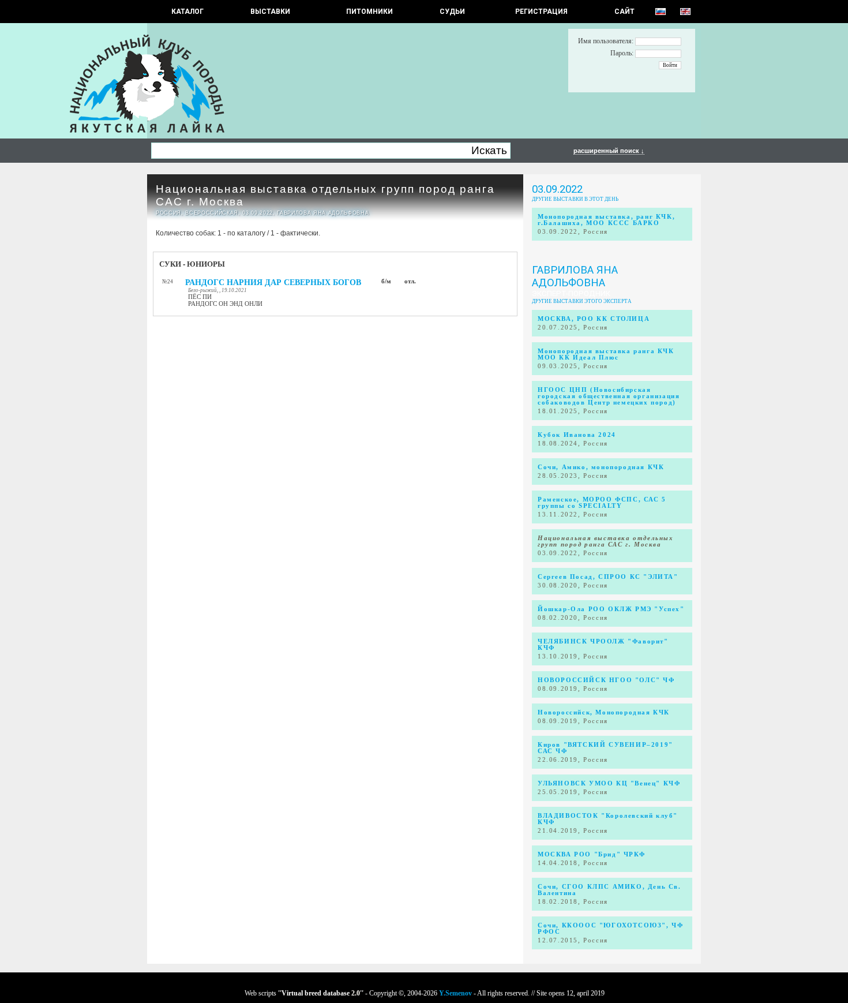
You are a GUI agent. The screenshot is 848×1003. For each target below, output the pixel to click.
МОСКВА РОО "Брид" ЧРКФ (591, 854)
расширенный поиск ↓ (608, 150)
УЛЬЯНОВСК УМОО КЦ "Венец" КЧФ (609, 783)
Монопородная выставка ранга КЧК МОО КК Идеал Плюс (606, 354)
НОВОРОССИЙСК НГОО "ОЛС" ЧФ (606, 680)
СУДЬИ (452, 12)
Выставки (270, 12)
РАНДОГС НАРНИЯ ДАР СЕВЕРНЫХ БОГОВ (273, 282)
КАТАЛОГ (187, 12)
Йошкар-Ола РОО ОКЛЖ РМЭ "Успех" (611, 609)
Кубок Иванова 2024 (577, 435)
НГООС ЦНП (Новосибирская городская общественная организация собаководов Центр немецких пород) (609, 396)
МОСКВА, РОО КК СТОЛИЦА (594, 319)
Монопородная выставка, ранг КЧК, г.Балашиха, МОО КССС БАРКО (606, 220)
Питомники (369, 12)
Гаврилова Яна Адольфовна (575, 276)
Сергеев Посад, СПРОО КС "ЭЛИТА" (608, 577)
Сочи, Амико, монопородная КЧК (601, 467)
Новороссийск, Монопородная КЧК (604, 712)
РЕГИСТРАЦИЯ (541, 12)
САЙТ (624, 12)
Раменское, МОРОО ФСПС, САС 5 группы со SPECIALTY (602, 502)
